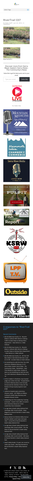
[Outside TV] (16, 295)
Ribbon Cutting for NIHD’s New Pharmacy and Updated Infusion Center (15, 395)
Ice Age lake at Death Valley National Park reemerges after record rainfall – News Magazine (16, 410)
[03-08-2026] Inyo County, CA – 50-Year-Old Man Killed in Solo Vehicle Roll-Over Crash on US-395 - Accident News (16, 358)
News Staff (8, 23)
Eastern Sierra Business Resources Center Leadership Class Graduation (16, 404)
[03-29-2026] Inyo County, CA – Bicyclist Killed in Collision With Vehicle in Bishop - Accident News (16, 349)
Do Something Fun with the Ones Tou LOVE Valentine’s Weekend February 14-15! (16, 374)
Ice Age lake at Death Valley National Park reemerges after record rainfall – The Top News (16, 427)
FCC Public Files (16, 106)
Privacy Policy (13, 476)
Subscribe (24, 79)
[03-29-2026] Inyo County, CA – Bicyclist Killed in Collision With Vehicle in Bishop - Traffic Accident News (16, 339)
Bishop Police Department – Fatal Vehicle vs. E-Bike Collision (15, 342)
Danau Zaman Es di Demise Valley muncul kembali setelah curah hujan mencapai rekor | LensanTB (16, 419)
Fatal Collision (26, 359)
